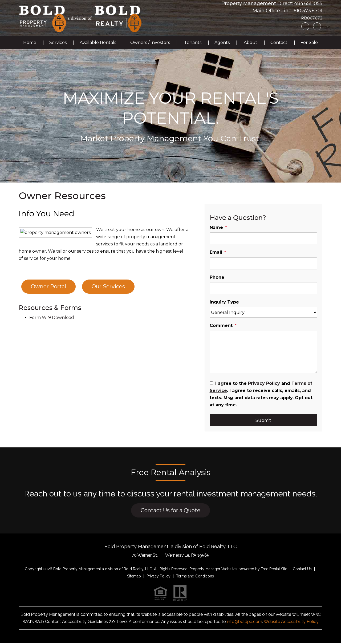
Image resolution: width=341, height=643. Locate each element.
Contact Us (302, 569)
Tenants (192, 42)
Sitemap (134, 576)
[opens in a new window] (117, 18)
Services (58, 42)
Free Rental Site (274, 569)
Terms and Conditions (195, 576)
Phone (217, 277)
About (250, 42)
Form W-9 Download (51, 317)
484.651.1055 (308, 3)
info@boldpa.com (244, 621)
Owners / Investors (150, 42)
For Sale (309, 42)
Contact (278, 42)
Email (216, 252)
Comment (221, 325)
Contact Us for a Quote (170, 510)
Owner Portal (48, 286)
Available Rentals (98, 42)
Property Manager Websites (213, 569)
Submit (263, 420)
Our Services (108, 286)
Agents (222, 42)
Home (29, 42)
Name (216, 227)
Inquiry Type (224, 302)
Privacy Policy (264, 383)
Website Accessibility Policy (291, 621)
